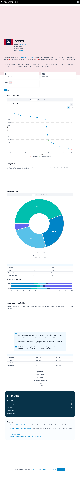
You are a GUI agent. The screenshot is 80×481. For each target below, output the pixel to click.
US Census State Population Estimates (19, 424)
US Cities (6, 37)
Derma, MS (10, 400)
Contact (44, 469)
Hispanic (37, 194)
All (68, 107)
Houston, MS (10, 410)
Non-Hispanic (44, 194)
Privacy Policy (34, 469)
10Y (72, 107)
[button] (77, 2)
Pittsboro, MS (10, 407)
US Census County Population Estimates (20, 428)
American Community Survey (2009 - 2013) (21, 432)
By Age (39, 99)
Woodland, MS (11, 413)
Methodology (53, 469)
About (48, 469)
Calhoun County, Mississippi (27, 57)
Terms (39, 469)
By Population (33, 99)
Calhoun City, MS (11, 404)
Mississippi (13, 37)
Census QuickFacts (15, 434)
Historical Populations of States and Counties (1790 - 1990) (25, 436)
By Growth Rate (46, 99)
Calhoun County (23, 44)
